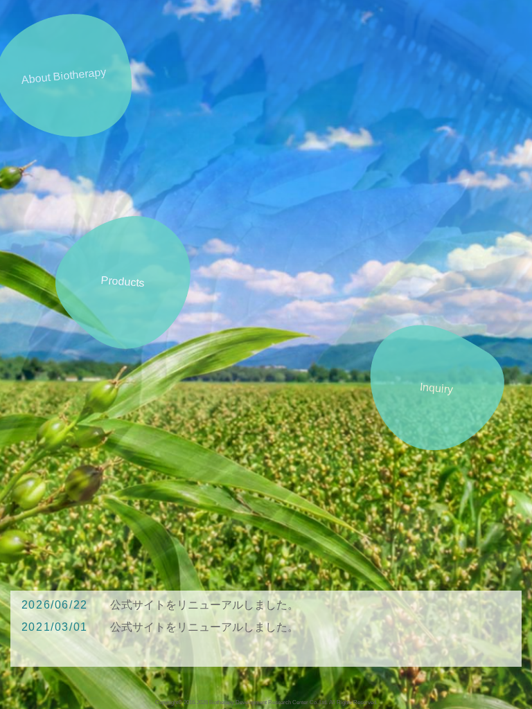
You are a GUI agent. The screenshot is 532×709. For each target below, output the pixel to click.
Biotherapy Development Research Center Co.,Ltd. (268, 702)
